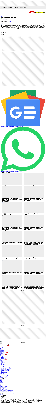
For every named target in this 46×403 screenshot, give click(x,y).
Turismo (2, 350)
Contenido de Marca (4, 376)
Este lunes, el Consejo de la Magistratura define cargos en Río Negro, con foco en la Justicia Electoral (34, 257)
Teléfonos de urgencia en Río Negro (7, 392)
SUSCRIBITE (40, 12)
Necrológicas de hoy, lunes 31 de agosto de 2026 (34, 185)
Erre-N (2, 357)
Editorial (2, 366)
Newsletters (4, 352)
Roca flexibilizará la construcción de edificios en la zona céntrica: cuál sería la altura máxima (12, 199)
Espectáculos (3, 358)
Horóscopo (3, 362)
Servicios (2, 351)
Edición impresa (3, 377)
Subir (2, 397)
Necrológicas (3, 387)
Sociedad (2, 360)
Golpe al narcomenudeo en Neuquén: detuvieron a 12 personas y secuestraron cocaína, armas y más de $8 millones (34, 287)
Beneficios (2, 394)
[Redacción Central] (1, 18)
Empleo (1, 385)
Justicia (2, 347)
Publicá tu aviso (3, 386)
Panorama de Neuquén (5, 367)
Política (1, 346)
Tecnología (3, 364)
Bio (1, 363)
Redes (1, 353)
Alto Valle (2, 380)
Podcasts (2, 374)
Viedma (25, 7)
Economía (2, 349)
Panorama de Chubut (5, 369)
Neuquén (10, 7)
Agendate (3, 354)
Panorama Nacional (5, 370)
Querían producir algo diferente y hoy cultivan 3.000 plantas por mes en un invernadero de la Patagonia (33, 243)
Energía (2, 348)
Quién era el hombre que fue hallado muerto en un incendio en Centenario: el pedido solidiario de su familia (12, 287)
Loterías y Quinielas (4, 388)
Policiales (2, 373)
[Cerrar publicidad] (1, 341)
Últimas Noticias (4, 345)
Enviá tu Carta (4, 372)
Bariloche (17, 7)
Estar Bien (3, 359)
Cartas (2, 16)
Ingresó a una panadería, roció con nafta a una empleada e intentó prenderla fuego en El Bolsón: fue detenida (12, 257)
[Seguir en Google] (1, 24)
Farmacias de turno (4, 389)
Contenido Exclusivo (4, 375)
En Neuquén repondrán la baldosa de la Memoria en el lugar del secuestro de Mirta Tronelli (33, 199)
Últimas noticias (4, 7)
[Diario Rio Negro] (1, 398)
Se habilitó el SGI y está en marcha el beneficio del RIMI (11, 185)
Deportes (2, 355)
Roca (13, 7)
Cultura (1, 356)
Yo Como (2, 365)
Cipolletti (21, 7)
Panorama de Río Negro (6, 368)
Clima (2, 361)
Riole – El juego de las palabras (6, 390)
